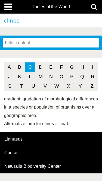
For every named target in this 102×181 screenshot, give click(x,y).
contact (12, 152)
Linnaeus (13, 139)
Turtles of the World (51, 7)
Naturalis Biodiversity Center (32, 166)
